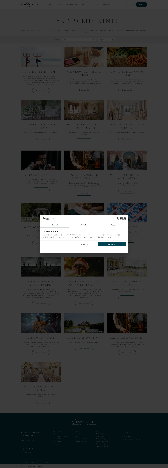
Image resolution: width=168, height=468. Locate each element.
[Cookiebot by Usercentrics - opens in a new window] (105, 218)
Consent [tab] (55, 225)
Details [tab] (84, 225)
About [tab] (113, 225)
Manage (82, 244)
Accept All (111, 244)
